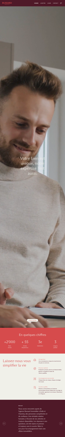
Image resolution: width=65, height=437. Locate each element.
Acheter (42, 3)
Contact (55, 3)
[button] (61, 3)
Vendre (36, 3)
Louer (49, 3)
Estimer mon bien (32, 320)
